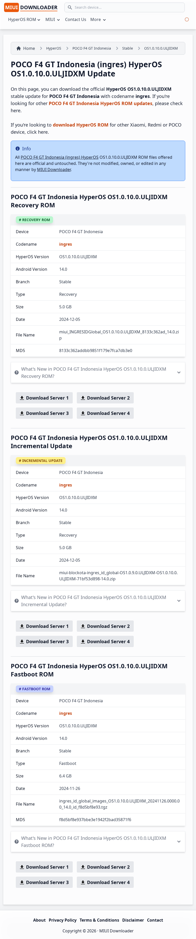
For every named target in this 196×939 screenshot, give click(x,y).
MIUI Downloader (54, 169)
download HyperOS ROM (80, 125)
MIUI (50, 19)
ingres (65, 244)
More (96, 19)
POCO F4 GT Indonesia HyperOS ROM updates (100, 103)
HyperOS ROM (22, 19)
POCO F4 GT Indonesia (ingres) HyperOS (60, 157)
